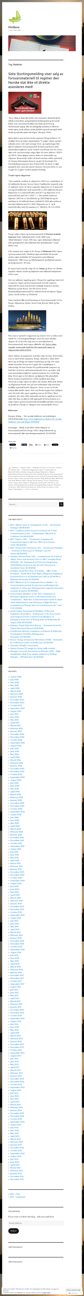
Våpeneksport (18, 489)
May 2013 (14, 1133)
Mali (53, 478)
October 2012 (16, 1151)
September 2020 (17, 881)
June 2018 (14, 958)
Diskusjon (36, 467)
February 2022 (16, 832)
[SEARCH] (61, 504)
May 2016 (14, 1030)
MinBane (14, 27)
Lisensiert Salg (39, 478)
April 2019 (14, 929)
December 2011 (17, 1176)
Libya (21, 478)
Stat (18, 470)
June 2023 (14, 786)
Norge (14, 470)
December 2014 (17, 1079)
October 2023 (16, 774)
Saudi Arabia (42, 483)
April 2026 (15, 688)
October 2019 (16, 912)
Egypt (38, 472)
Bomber (24, 472)
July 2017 (14, 990)
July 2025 (14, 714)
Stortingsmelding (40, 485)
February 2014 (16, 1107)
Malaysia (48, 478)
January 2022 (16, 835)
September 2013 (17, 1122)
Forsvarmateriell (56, 474)
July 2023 (14, 783)
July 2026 (14, 680)
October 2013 (16, 1119)
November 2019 (17, 909)
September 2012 (17, 1153)
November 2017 (17, 978)
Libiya (16, 478)
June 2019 (14, 924)
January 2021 (16, 869)
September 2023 (17, 777)
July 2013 (14, 1128)
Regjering (33, 483)
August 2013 (15, 1125)
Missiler (19, 481)
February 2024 (16, 763)
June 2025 (14, 717)
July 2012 (14, 1159)
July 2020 (14, 886)
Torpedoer (12, 487)
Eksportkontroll (14, 474)
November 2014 (17, 1082)
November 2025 (17, 703)
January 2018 (16, 973)
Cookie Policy (46, 1292)
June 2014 (14, 1096)
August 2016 (15, 1021)
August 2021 (15, 849)
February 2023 (16, 797)
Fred (23, 476)
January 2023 (16, 800)
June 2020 (14, 889)
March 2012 (15, 1168)
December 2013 (17, 1113)
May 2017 (14, 995)
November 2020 (17, 875)
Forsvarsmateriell (14, 476)
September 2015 (17, 1053)
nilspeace (15, 467)
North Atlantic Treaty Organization (45, 481)
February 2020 (16, 901)
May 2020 (14, 892)
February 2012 (16, 1171)
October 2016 (16, 1016)
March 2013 (15, 1139)
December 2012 (17, 1148)
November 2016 (17, 1013)
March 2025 (15, 726)
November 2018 (17, 944)
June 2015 (14, 1062)
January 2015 (16, 1076)
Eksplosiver (45, 472)
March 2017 (15, 1001)
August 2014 (15, 1090)
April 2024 (14, 757)
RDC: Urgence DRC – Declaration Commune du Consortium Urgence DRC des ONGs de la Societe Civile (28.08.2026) (32, 542)
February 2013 (16, 1142)
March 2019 (15, 932)
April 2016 (14, 1033)
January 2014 (16, 1110)
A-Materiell (26, 470)
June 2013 (14, 1130)
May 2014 (14, 1099)
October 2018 (16, 947)
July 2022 (14, 817)
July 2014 (14, 1093)
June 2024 (14, 751)
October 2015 (16, 1050)
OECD (10, 483)
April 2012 (14, 1165)
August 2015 (15, 1056)
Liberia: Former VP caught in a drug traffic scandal (32, 648)
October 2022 (16, 809)
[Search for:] (33, 504)
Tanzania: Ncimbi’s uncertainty (24, 645)
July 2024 (14, 749)
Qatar (21, 483)
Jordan (42, 476)
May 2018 (14, 961)
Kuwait (10, 478)
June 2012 (14, 1162)
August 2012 (15, 1156)
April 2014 (14, 1102)
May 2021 (14, 858)
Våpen (10, 489)
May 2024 (14, 754)
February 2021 (16, 866)
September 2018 (17, 950)
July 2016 (14, 1024)
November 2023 (17, 772)
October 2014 (16, 1085)
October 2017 (16, 981)
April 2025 (15, 723)
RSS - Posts (15, 1194)
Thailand (57, 485)
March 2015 (15, 1070)
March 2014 (15, 1105)
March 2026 (15, 691)
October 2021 (16, 843)
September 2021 (17, 846)
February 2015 (16, 1073)
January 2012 (16, 1174)
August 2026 (15, 677)
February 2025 (16, 728)
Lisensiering (28, 478)
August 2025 (15, 711)
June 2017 (14, 993)
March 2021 (15, 863)
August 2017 (15, 987)
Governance (50, 467)
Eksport (52, 472)
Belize (18, 472)
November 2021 (17, 840)
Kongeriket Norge (52, 476)
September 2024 (17, 743)
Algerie (41, 470)
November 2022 (17, 806)
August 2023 (15, 780)
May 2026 (14, 685)
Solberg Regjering (20, 485)
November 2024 (17, 737)
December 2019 (17, 906)
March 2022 (15, 829)
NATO (24, 481)
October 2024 (16, 740)
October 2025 (16, 705)
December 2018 (17, 941)
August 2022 (15, 815)
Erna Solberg (25, 474)
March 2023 (15, 794)
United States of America (46, 487)
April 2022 (15, 826)
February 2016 (16, 1039)
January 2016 (16, 1041)
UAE (18, 487)
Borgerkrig (31, 472)
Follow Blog (14, 1211)
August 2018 (15, 952)
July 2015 (14, 1059)
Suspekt (50, 485)
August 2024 (15, 746)
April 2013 (14, 1136)
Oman (15, 483)
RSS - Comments (17, 1197)
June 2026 (14, 682)
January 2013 (16, 1145)
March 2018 (15, 967)
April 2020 (15, 895)
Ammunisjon (49, 470)
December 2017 (17, 975)
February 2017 (16, 1004)
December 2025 (17, 700)
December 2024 (17, 734)
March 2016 (15, 1036)
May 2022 (14, 823)
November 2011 (17, 1179)
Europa (43, 467)
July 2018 (14, 955)
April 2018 (14, 964)
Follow (13, 1231)
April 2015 (14, 1067)
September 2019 (17, 915)
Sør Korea (51, 483)
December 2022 (17, 803)
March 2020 (15, 898)
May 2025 (14, 720)
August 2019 (15, 918)
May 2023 (14, 789)
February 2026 (16, 694)
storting (30, 485)
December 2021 (17, 838)
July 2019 (14, 921)
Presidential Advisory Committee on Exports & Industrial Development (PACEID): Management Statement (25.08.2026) (35, 634)
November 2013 (17, 1116)
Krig (60, 476)
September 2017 (17, 984)
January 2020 (16, 904)
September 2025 (17, 708)
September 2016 (17, 1018)
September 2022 (17, 812)
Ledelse (58, 467)
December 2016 (17, 1010)
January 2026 (16, 697)
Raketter (26, 483)
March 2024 (15, 760)
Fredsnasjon (30, 476)
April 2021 (14, 861)
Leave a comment (31, 489)
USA (56, 487)
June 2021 (14, 855)
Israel (37, 476)
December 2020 (17, 872)
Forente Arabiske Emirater (40, 474)
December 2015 (17, 1044)
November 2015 (17, 1047)
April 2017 (14, 998)
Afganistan (34, 470)
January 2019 (16, 938)
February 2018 (16, 970)
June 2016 (14, 1027)
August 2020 (16, 883)
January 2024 (16, 766)
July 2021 (14, 852)
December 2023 (17, 769)
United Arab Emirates (28, 487)
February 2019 (16, 935)
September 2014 (17, 1087)
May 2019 (14, 927)
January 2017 (16, 1007)
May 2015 (14, 1064)
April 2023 (15, 792)
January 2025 (16, 731)
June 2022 (14, 820)
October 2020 (16, 878)
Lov (9, 470)
